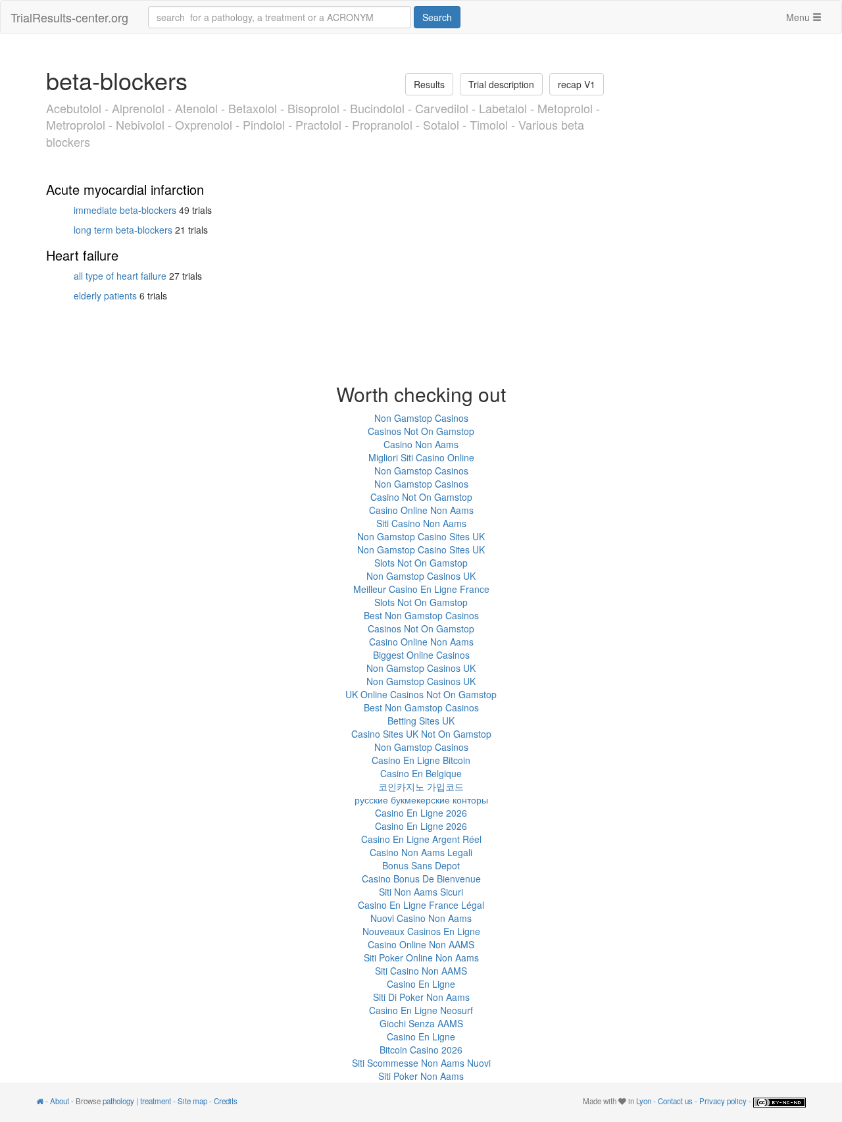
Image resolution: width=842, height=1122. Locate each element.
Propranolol (382, 124)
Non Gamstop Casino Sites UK (421, 536)
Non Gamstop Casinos (421, 417)
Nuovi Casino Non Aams (421, 918)
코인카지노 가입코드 (421, 786)
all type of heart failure (120, 275)
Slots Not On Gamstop (421, 562)
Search (437, 17)
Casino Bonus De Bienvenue (421, 878)
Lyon (643, 1101)
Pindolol (264, 124)
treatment (155, 1101)
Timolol (489, 124)
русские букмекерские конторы (421, 799)
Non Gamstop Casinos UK (421, 575)
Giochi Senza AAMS (421, 1023)
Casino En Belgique (421, 773)
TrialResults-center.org (69, 17)
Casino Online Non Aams (421, 510)
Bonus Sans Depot (421, 865)
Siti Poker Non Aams (421, 1076)
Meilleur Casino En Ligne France (421, 589)
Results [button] (429, 84)
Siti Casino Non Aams (421, 523)
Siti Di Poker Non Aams (421, 997)
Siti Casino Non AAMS (421, 970)
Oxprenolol (203, 124)
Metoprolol (565, 107)
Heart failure (82, 255)
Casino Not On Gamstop (421, 496)
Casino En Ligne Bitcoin (421, 760)
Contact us (675, 1101)
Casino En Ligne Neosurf (421, 1010)
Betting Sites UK (421, 720)
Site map (192, 1101)
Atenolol (196, 107)
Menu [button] (799, 17)
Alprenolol (138, 107)
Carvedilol (441, 107)
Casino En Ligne (421, 983)
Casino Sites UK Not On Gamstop (421, 733)
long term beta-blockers (123, 229)
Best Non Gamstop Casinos (421, 615)
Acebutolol (73, 107)
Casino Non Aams (421, 444)
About (59, 1101)
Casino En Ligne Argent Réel (421, 839)
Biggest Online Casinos (421, 654)
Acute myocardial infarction (125, 189)
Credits (225, 1101)
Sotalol (441, 124)
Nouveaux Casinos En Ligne (421, 931)
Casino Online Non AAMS (421, 944)
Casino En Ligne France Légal (421, 904)
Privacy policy (723, 1101)
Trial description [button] (501, 84)
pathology (118, 1101)
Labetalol (503, 107)
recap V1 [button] (576, 84)
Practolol (318, 124)
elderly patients (105, 295)
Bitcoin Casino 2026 (421, 1049)
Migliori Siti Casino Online (421, 457)
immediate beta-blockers (125, 210)
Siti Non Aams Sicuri (421, 891)
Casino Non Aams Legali (421, 852)
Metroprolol (75, 124)
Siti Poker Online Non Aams (421, 957)
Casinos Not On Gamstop (421, 431)
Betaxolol (252, 107)
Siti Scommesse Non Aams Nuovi (421, 1062)
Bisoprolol (313, 107)
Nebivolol (140, 124)
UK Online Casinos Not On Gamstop (421, 694)
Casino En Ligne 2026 (421, 812)
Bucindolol (377, 107)
